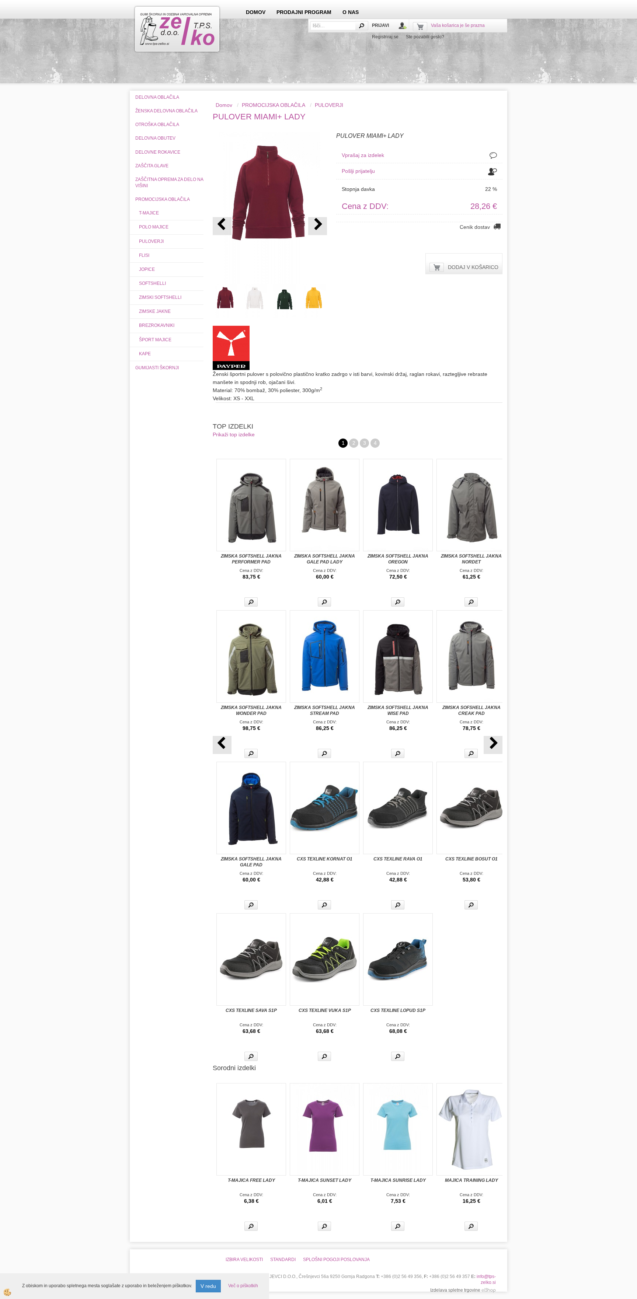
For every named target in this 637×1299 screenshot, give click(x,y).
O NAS (350, 12)
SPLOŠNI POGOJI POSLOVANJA (336, 1259)
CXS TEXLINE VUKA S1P (325, 1010)
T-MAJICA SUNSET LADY (324, 1180)
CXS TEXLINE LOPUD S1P (397, 1010)
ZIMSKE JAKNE (155, 311)
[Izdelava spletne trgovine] (488, 1290)
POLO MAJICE (153, 227)
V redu (208, 1286)
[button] (317, 226)
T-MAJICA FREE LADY (251, 1180)
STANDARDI (283, 1259)
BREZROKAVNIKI (156, 325)
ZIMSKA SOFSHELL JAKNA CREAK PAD (471, 710)
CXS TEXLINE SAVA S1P (251, 1010)
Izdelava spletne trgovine (455, 1290)
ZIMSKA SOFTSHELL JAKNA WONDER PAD (251, 710)
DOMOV (255, 12)
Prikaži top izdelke (234, 434)
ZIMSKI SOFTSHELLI (160, 297)
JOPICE (147, 269)
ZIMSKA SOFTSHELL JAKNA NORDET (471, 559)
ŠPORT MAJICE (155, 339)
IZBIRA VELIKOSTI (244, 1259)
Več (251, 602)
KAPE (145, 353)
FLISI (144, 255)
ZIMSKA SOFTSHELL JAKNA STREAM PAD (324, 710)
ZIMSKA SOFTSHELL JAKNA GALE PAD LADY (324, 559)
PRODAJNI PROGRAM (303, 12)
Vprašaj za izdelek (363, 155)
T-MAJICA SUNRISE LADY (398, 1180)
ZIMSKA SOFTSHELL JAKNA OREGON (398, 559)
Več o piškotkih (243, 1285)
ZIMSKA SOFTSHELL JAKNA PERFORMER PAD (251, 559)
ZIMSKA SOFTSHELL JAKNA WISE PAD (398, 710)
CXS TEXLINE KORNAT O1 (324, 859)
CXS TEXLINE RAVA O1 (397, 859)
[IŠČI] (361, 25)
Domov (224, 105)
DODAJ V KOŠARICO (473, 267)
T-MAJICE (149, 213)
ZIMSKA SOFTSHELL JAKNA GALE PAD (251, 861)
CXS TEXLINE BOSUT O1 (471, 859)
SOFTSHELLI (152, 283)
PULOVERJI (151, 241)
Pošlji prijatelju (358, 171)
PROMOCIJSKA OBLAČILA (273, 105)
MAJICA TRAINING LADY (471, 1180)
